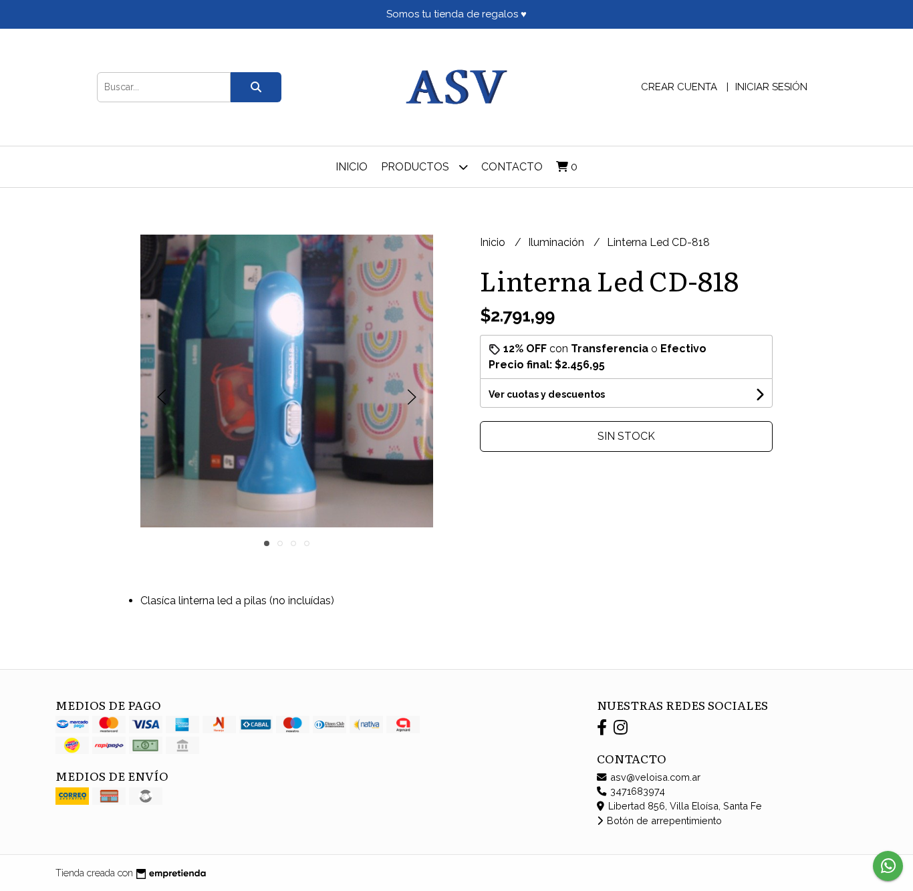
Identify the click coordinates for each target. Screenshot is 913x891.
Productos (416, 166)
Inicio (352, 166)
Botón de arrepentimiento (663, 820)
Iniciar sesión (771, 87)
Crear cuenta (679, 87)
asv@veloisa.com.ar (654, 777)
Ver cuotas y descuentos (547, 394)
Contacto (512, 166)
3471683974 (636, 791)
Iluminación (557, 242)
